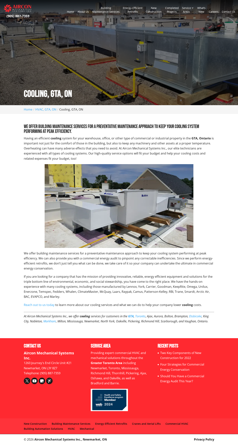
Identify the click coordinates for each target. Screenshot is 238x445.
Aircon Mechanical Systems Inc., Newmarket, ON (70, 439)
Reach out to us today (39, 305)
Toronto (140, 316)
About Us (83, 11)
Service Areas (186, 9)
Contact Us (228, 11)
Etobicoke (195, 316)
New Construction (154, 9)
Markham (49, 321)
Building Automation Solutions (43, 428)
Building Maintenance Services (106, 9)
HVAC (71, 428)
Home (70, 11)
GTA (131, 316)
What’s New (201, 9)
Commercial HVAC (176, 423)
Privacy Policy (204, 439)
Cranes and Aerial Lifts (146, 423)
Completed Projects (172, 9)
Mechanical (87, 428)
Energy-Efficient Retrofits (132, 9)
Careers (213, 11)
